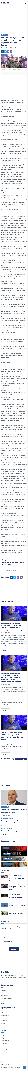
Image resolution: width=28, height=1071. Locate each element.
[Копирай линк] (11, 51)
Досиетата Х (4, 1018)
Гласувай (13, 949)
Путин (4, 564)
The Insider (10, 564)
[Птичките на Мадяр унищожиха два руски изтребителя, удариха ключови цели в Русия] (4, 895)
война (4, 562)
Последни (5, 870)
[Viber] (8, 51)
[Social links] (3, 1049)
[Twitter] (5, 51)
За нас (3, 1035)
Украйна (19, 560)
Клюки (3, 1023)
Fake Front (4, 1013)
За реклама (4, 1043)
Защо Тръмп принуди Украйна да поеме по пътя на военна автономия (18, 913)
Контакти (3, 1046)
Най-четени (5, 786)
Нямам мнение (8, 941)
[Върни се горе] (24, 1067)
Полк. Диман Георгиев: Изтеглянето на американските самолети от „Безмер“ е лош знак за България (14, 811)
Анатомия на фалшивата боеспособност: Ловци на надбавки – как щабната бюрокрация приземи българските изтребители (11, 677)
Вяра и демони (6, 828)
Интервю (3, 990)
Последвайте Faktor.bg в (11, 570)
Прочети (4, 650)
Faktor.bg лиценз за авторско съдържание (10, 1063)
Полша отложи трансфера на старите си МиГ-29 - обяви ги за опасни (17, 905)
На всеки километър (6, 998)
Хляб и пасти (4, 995)
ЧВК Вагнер (10, 562)
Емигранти (4, 1020)
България (5, 806)
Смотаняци (4, 1026)
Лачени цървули (7, 818)
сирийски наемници (10, 560)
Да (4, 933)
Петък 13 (3, 1000)
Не (4, 937)
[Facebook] (2, 51)
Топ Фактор (4, 1003)
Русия (22, 562)
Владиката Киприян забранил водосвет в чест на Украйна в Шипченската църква (14, 832)
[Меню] (25, 3)
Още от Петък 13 (8, 602)
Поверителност (5, 1040)
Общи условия (5, 1038)
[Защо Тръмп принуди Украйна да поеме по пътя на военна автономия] (4, 913)
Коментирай (22, 759)
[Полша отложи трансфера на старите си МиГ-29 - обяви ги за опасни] (4, 905)
